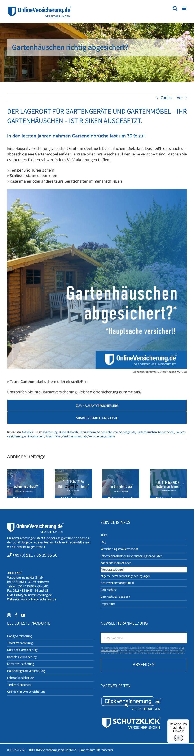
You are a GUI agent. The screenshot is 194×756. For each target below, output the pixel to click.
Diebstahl (72, 432)
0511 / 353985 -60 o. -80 (33, 586)
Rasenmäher (53, 436)
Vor (180, 98)
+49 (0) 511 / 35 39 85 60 (35, 555)
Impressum (87, 750)
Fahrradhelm (88, 432)
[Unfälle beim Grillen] (25, 483)
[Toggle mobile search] (175, 8)
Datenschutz (105, 750)
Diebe (62, 432)
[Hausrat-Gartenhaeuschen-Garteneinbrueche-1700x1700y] (97, 191)
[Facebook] (16, 615)
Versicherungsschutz (74, 436)
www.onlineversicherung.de (38, 599)
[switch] (178, 738)
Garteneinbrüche (107, 432)
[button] (10, 483)
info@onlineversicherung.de (34, 595)
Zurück (166, 98)
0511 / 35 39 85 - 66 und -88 (30, 590)
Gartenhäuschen (147, 432)
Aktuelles (27, 432)
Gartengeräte (127, 432)
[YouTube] (23, 615)
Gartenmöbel (166, 432)
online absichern (34, 436)
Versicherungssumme (101, 436)
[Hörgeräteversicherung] (120, 483)
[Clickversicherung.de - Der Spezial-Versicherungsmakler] (131, 697)
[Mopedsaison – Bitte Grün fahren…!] (168, 483)
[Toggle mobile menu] (184, 8)
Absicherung (50, 432)
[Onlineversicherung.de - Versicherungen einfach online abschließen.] (35, 525)
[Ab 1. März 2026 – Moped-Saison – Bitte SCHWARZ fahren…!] (73, 483)
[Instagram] (9, 615)
